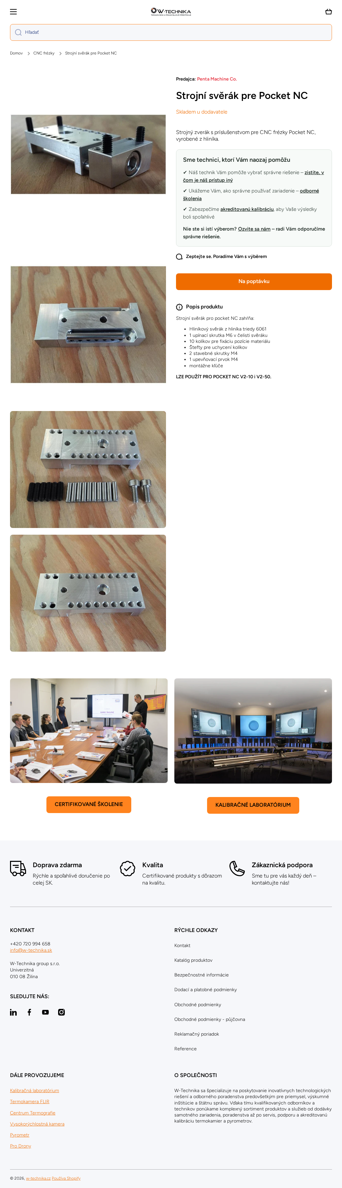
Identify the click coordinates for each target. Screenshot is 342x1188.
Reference (185, 1049)
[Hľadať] (16, 32)
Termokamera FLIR (29, 1101)
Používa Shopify (66, 1178)
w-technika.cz (38, 1178)
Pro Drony (20, 1146)
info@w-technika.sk (31, 950)
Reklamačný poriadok (196, 1034)
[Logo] (171, 12)
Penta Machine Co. (217, 79)
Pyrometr (19, 1135)
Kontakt (182, 945)
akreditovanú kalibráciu (247, 209)
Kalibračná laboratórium (34, 1090)
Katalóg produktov (193, 960)
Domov (16, 53)
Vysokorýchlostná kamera (37, 1124)
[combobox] (171, 32)
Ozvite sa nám (254, 229)
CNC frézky (43, 53)
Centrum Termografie (32, 1113)
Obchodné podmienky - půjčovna (209, 1019)
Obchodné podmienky (197, 1005)
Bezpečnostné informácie (201, 975)
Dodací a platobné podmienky (205, 990)
